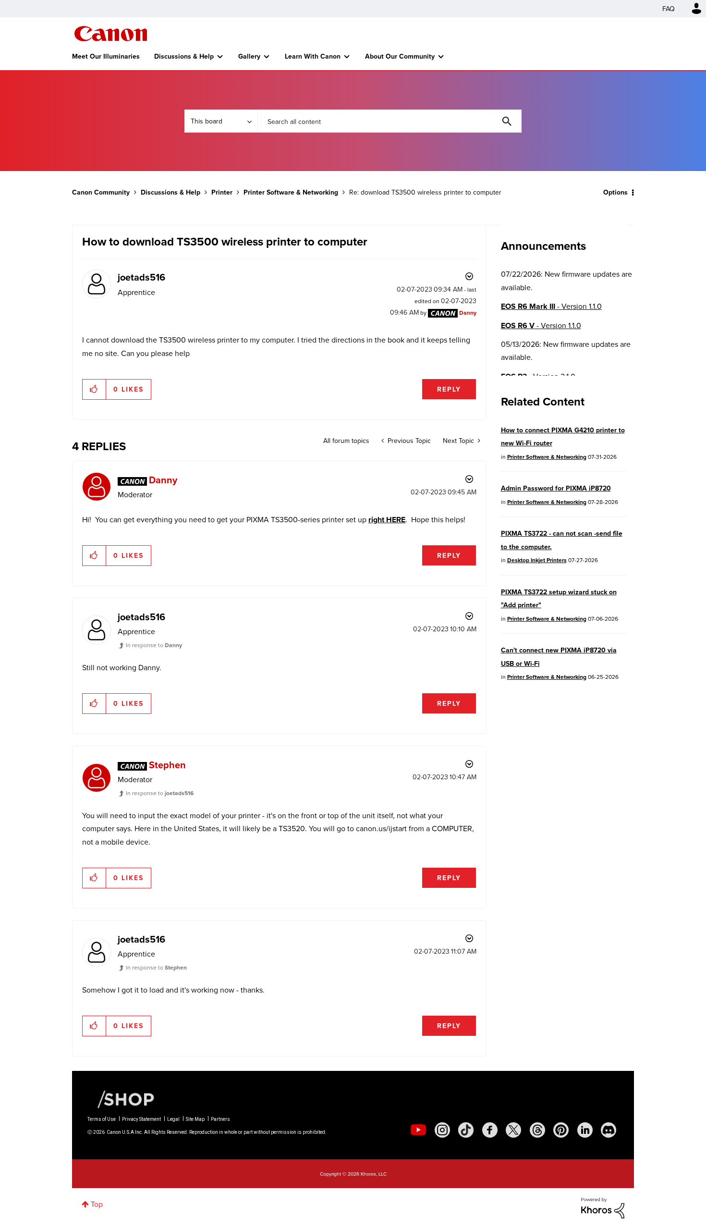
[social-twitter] (513, 1130)
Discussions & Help (184, 56)
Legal (173, 1119)
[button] (94, 389)
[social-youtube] (418, 1130)
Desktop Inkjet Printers (537, 560)
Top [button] (97, 1204)
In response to (154, 645)
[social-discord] (608, 1130)
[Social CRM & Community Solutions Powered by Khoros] (602, 1207)
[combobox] (389, 121)
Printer (221, 192)
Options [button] (615, 192)
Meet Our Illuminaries (106, 56)
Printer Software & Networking (290, 192)
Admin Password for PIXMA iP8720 (556, 488)
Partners (220, 1119)
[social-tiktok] (466, 1130)
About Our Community (400, 56)
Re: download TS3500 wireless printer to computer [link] (425, 192)
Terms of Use (101, 1119)
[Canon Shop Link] (121, 1098)
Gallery (249, 56)
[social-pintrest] (561, 1130)
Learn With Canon (313, 56)
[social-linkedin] (585, 1130)
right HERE (386, 519)
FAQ (668, 8)
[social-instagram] (442, 1130)
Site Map (195, 1119)
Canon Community (110, 33)
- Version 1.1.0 (551, 306)
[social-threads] (537, 1130)
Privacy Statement (141, 1119)
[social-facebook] (490, 1130)
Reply (449, 389)
